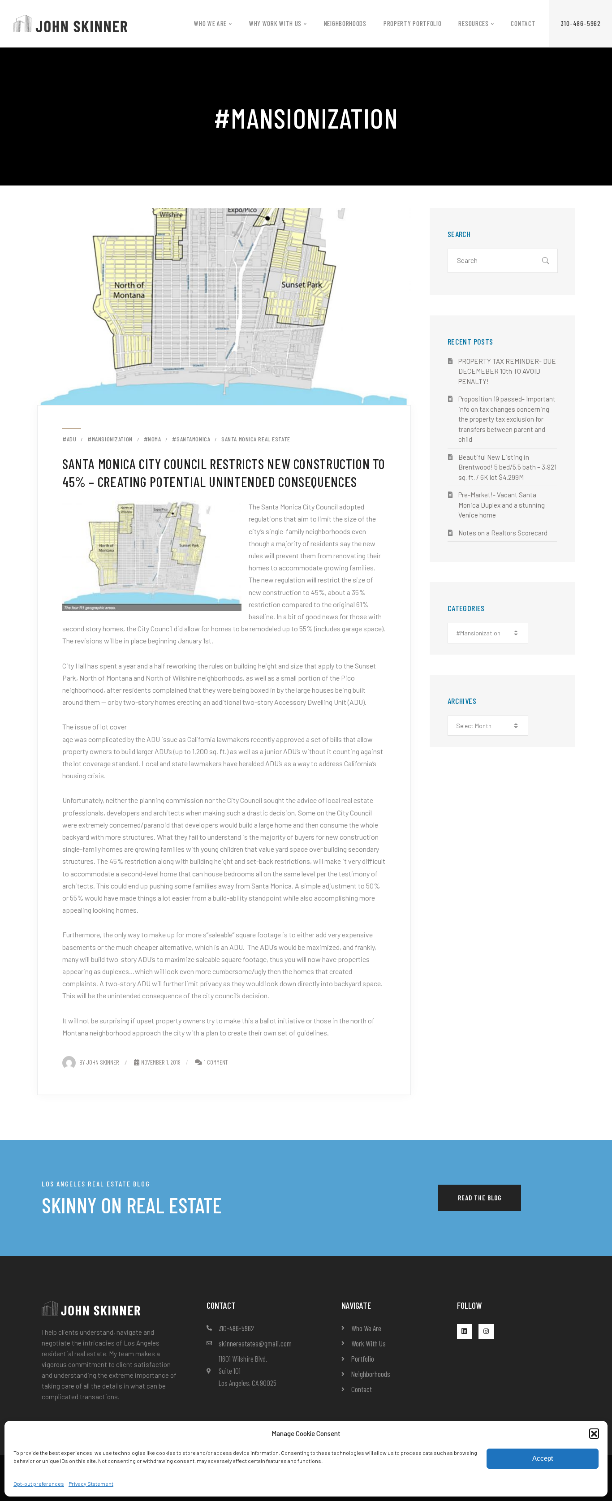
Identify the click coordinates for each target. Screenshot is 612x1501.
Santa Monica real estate (255, 439)
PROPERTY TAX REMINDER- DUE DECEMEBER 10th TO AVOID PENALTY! (507, 371)
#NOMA (152, 439)
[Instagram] (486, 1331)
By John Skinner (99, 1062)
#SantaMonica (191, 439)
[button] (594, 1433)
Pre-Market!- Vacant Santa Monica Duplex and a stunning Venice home (501, 505)
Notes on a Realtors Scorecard (502, 533)
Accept (542, 1458)
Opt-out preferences (38, 1483)
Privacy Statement (91, 1483)
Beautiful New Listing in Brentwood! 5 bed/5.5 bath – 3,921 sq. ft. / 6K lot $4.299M (507, 467)
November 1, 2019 (161, 1062)
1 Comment (216, 1062)
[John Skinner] (70, 22)
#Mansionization (109, 439)
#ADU (69, 439)
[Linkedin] (464, 1331)
